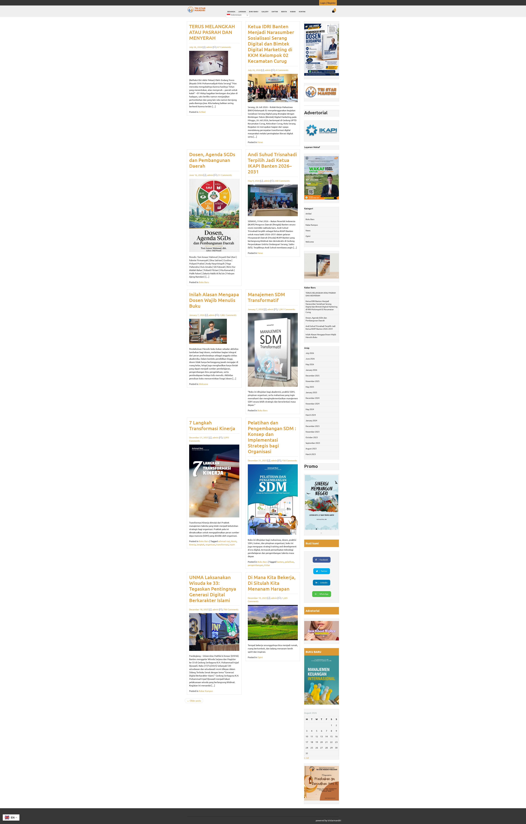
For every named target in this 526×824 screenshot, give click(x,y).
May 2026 (310, 364)
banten (280, 561)
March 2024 (311, 415)
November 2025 (312, 381)
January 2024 (311, 420)
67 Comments (224, 47)
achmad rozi (224, 541)
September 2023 (313, 443)
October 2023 (312, 437)
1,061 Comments (286, 309)
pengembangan (255, 565)
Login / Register (328, 2)
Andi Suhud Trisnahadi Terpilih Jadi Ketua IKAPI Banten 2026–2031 (272, 163)
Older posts (195, 700)
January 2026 (311, 370)
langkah (200, 544)
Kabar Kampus (206, 690)
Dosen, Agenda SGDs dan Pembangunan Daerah (212, 160)
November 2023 (312, 431)
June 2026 (310, 358)
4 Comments (282, 70)
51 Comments (225, 175)
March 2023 (311, 454)
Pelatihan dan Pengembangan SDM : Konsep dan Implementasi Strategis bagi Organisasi (272, 437)
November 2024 (312, 403)
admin (209, 47)
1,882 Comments (228, 315)
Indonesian (235, 15)
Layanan (242, 11)
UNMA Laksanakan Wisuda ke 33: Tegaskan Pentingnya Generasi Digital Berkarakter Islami (212, 588)
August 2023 (311, 448)
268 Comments (282, 180)
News (260, 142)
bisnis (234, 541)
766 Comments (230, 609)
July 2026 (310, 353)
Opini (260, 657)
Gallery (264, 11)
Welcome (203, 383)
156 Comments (289, 460)
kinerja (192, 544)
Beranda (231, 11)
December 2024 (312, 398)
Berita (284, 11)
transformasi (222, 544)
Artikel (202, 111)
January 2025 (311, 392)
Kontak (302, 11)
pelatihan (289, 561)
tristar (267, 565)
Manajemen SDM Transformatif (266, 297)
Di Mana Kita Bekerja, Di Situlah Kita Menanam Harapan (271, 583)
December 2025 (312, 375)
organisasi (210, 544)
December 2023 (312, 426)
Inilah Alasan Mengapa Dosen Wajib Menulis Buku (214, 300)
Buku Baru (253, 11)
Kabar (293, 11)
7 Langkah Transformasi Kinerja (212, 425)
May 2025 (310, 386)
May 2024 (310, 409)
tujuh (232, 544)
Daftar (275, 11)
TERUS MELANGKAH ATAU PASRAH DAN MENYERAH (212, 32)
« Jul (306, 757)
